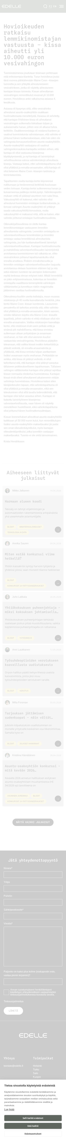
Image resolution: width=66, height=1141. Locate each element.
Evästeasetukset (33, 1133)
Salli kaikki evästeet (33, 1118)
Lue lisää (9, 1109)
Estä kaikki (33, 1126)
